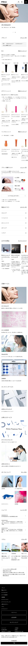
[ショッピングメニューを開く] (21, 2)
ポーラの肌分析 (4, 594)
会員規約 (16, 629)
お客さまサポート (4, 604)
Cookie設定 (14, 640)
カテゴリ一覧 (23, 207)
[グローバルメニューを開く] (26, 2)
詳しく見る (24, 472)
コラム (2, 606)
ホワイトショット (9, 43)
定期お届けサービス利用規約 (6, 631)
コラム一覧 (24, 539)
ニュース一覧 (23, 510)
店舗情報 (3, 597)
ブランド (3, 587)
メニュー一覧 (23, 167)
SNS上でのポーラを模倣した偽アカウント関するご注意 (13, 572)
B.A (3, 43)
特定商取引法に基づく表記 (19, 631)
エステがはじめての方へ (13, 195)
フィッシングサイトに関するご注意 (9, 569)
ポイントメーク (5, 223)
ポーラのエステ (4, 592)
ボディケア (4, 228)
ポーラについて (4, 608)
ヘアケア (3, 233)
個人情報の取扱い (4, 629)
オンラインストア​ (14, 622)
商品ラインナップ (22, 51)
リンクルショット (18, 43)
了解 (14, 643)
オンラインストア (22, 240)
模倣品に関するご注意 (7, 570)
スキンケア (4, 213)
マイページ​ (14, 612)
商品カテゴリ (4, 590)
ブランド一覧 (23, 37)
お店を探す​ (14, 617)
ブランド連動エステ (7, 45)
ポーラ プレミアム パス (5, 601)
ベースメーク (4, 218)
